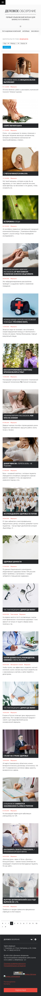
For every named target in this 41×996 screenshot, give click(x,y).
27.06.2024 (6, 566)
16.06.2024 (6, 712)
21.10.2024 (6, 130)
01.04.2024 (6, 810)
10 (36, 923)
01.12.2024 (6, 87)
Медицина (24, 39)
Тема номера (14, 614)
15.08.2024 (6, 377)
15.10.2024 (6, 178)
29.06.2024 (6, 518)
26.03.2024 (6, 856)
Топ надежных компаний (11, 31)
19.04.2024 (6, 760)
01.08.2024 (6, 470)
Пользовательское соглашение (15, 966)
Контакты (7, 984)
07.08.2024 (6, 422)
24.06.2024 (6, 614)
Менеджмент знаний (17, 664)
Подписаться (20, 990)
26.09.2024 (6, 278)
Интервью (25, 31)
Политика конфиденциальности (15, 963)
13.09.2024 (6, 326)
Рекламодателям (9, 982)
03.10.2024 (6, 226)
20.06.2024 (6, 664)
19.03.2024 (6, 906)
